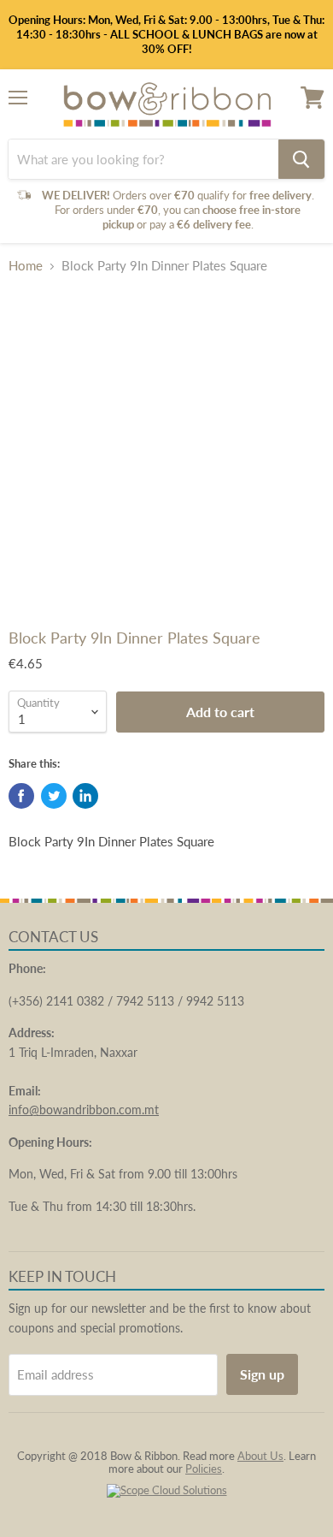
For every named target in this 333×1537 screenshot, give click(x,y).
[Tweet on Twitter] (54, 796)
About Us (260, 1456)
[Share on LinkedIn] (85, 796)
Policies (203, 1468)
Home (26, 265)
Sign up (262, 1374)
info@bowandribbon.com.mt (84, 1109)
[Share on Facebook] (21, 796)
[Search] (301, 159)
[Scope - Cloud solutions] (167, 1490)
